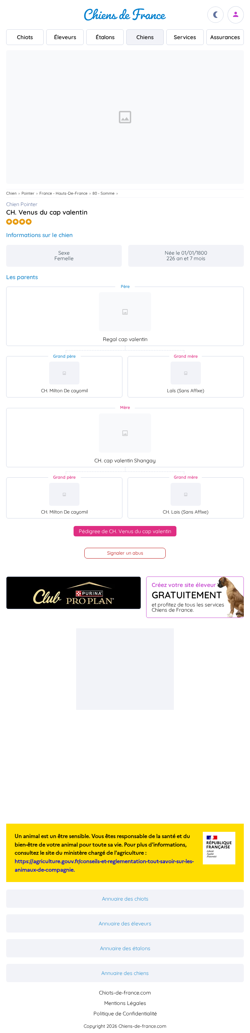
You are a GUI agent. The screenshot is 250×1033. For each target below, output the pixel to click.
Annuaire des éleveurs (125, 923)
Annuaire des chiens (125, 973)
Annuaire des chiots (125, 898)
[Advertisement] (125, 669)
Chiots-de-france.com (125, 992)
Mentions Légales (125, 1003)
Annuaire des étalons (125, 948)
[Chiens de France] (125, 14)
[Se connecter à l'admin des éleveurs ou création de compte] (236, 14)
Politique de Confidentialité (125, 1013)
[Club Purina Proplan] (73, 592)
